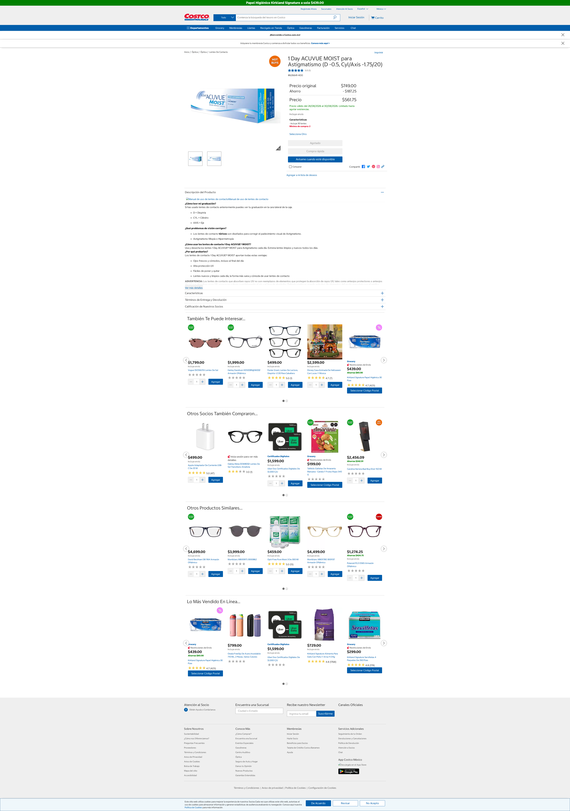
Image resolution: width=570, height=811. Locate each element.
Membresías (235, 27)
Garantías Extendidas (245, 775)
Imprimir (379, 52)
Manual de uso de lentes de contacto (248, 199)
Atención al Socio (196, 705)
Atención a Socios (346, 747)
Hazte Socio (292, 738)
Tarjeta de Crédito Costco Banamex (303, 747)
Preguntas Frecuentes (194, 743)
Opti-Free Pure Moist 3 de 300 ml (283, 559)
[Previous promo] (186, 360)
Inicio (186, 52)
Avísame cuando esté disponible (315, 159)
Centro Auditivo (242, 752)
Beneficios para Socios (297, 743)
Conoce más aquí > (320, 43)
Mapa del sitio (190, 770)
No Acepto (372, 803)
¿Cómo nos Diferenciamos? (196, 738)
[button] (336, 17)
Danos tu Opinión (243, 766)
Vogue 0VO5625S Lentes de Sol (203, 370)
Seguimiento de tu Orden (350, 734)
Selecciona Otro (298, 134)
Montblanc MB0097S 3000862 (242, 559)
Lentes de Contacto (218, 52)
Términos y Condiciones (195, 752)
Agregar (215, 381)
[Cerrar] (562, 35)
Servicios (339, 27)
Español (361, 8)
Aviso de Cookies (192, 761)
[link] (363, 167)
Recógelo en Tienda (271, 27)
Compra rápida (315, 151)
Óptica (290, 27)
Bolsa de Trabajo (192, 766)
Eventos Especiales (244, 743)
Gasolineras (305, 27)
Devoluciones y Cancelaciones (352, 738)
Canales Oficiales (350, 705)
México (380, 9)
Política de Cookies (193, 807)
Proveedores (190, 747)
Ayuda (290, 752)
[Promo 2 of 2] (286, 401)
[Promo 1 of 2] (283, 401)
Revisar (345, 803)
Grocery (219, 27)
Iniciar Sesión (356, 17)
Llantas (251, 27)
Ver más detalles (194, 287)
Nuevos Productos (244, 770)
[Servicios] (345, 27)
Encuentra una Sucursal (252, 705)
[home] (197, 17)
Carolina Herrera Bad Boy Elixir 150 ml (364, 469)
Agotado (315, 143)
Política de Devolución (348, 743)
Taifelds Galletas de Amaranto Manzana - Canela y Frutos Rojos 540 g (324, 471)
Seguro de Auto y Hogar (246, 761)
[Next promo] (384, 360)
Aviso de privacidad (272, 787)
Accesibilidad (190, 775)
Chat (353, 27)
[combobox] (224, 17)
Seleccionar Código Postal (364, 390)
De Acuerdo (318, 803)
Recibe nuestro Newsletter (306, 705)
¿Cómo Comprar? (243, 734)
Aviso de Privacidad (193, 757)
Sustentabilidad (191, 734)
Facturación (323, 27)
